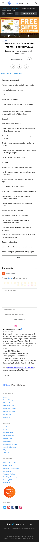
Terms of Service (26, 538)
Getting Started (8, 465)
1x (21, 36)
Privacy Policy (14, 533)
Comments (18, 73)
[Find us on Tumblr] (16, 507)
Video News (15, 8)
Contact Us (6, 482)
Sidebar (28, 13)
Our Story (6, 430)
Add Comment (19, 320)
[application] (19, 27)
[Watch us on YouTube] (8, 507)
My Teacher (7, 414)
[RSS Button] (3, 273)
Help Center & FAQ (9, 462)
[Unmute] (28, 36)
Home (5, 397)
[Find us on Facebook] (12, 507)
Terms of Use (24, 533)
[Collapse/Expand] (19, 268)
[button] (36, 3)
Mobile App (6, 417)
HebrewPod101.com (25, 530)
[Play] (9, 36)
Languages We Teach (10, 444)
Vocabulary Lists (8, 405)
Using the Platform (9, 474)
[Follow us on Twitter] (4, 507)
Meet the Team (8, 432)
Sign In (9, 278)
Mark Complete (16, 59)
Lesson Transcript (6, 73)
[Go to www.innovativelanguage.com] (19, 524)
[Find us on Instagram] (20, 507)
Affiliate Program (8, 453)
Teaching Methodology (10, 477)
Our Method (7, 427)
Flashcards (6, 403)
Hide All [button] (19, 257)
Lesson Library (6, 8)
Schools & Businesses (10, 447)
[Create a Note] (19, 66)
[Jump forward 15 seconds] (15, 36)
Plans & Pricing (8, 438)
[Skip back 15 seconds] (4, 36)
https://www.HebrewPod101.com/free (20, 368)
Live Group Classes (9, 408)
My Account (7, 471)
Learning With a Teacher (11, 480)
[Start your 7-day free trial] (9, 492)
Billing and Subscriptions (11, 468)
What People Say (8, 435)
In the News (7, 441)
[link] (3, 13)
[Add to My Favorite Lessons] (12, 66)
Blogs (5, 450)
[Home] (17, 4)
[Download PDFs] (26, 66)
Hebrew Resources (9, 411)
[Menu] (3, 3)
